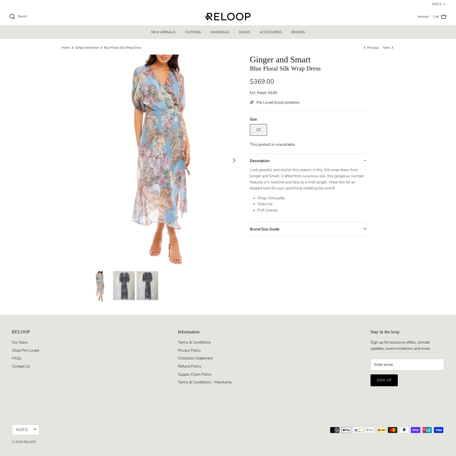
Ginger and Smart (87, 48)
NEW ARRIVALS (163, 32)
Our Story (20, 342)
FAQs (16, 358)
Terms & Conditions (194, 342)
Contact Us (21, 366)
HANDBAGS (219, 32)
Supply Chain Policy (195, 374)
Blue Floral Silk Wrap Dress (122, 48)
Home (66, 48)
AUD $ (436, 4)
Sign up (384, 380)
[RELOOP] (228, 16)
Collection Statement (195, 358)
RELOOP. (30, 442)
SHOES (244, 32)
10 (258, 129)
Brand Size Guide (265, 229)
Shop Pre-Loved (25, 350)
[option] (164, 160)
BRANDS (298, 32)
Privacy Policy (189, 350)
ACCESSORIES (271, 32)
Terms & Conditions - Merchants (205, 382)
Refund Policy (189, 366)
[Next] (234, 160)
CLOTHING (193, 32)
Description (260, 160)
